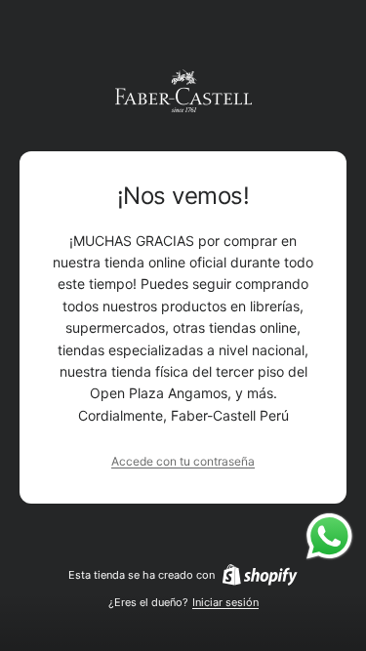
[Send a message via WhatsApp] (329, 536)
